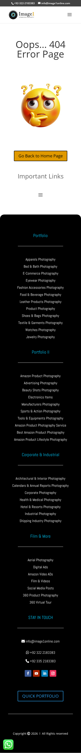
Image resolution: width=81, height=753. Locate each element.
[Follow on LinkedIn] (44, 673)
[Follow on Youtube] (36, 673)
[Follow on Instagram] (53, 673)
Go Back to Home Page (40, 156)
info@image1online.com (42, 641)
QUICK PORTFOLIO (40, 696)
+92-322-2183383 (24, 3)
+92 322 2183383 (42, 652)
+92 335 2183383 (42, 661)
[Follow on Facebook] (28, 673)
